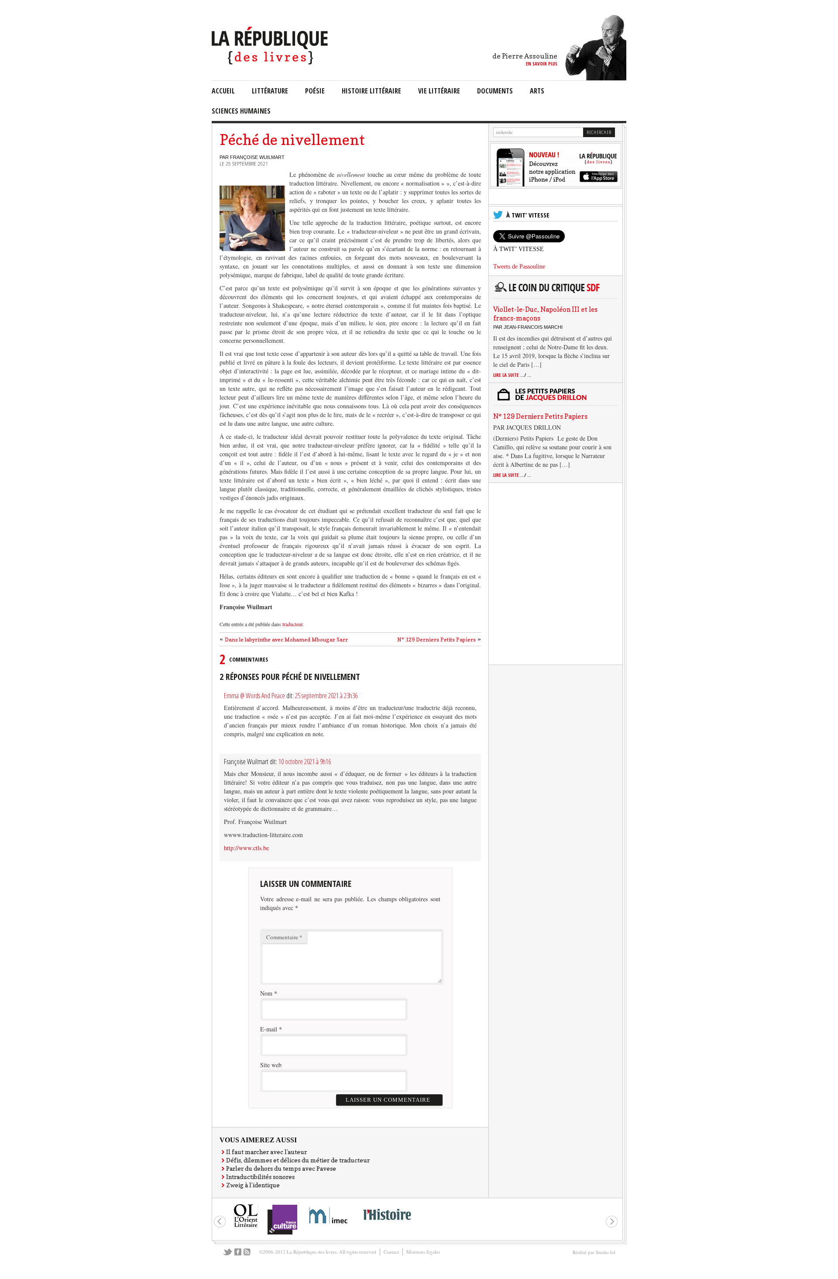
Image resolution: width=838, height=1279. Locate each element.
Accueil (223, 91)
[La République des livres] (271, 62)
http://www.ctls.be (246, 848)
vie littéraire (439, 91)
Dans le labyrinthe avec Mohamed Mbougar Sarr (286, 639)
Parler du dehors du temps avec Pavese (281, 1168)
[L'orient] (246, 1226)
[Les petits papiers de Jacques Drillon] (553, 399)
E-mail (268, 1029)
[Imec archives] (329, 1226)
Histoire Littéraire (371, 91)
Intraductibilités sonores (260, 1176)
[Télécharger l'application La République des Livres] (555, 184)
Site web (271, 1065)
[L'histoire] (386, 1225)
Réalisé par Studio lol (594, 1252)
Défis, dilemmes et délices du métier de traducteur (298, 1160)
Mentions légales (423, 1251)
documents (495, 91)
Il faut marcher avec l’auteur (266, 1151)
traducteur (292, 624)
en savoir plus (541, 63)
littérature (270, 91)
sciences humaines (241, 111)
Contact (391, 1251)
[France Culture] (282, 1234)
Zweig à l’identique (253, 1185)
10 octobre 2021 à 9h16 (304, 761)
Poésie (315, 91)
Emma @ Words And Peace (254, 695)
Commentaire (284, 937)
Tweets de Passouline (519, 266)
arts (537, 91)
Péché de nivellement (292, 139)
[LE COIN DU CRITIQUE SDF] (553, 292)
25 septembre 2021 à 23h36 (326, 695)
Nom (266, 993)
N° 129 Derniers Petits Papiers (436, 639)
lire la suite (512, 375)
